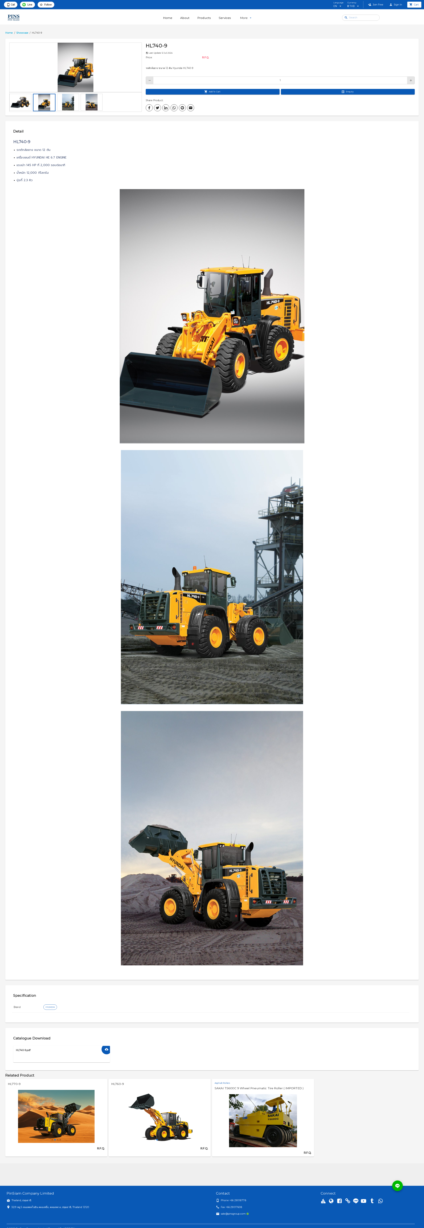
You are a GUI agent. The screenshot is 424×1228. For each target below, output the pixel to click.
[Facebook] (339, 1201)
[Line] (355, 1200)
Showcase (22, 32)
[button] (75, 67)
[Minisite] (348, 1201)
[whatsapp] (174, 107)
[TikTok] (372, 1201)
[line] (182, 107)
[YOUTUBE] (363, 1201)
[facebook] (149, 107)
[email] (190, 107)
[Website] (331, 1201)
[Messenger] (380, 1201)
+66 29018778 (237, 1200)
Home (9, 32)
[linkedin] (165, 107)
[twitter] (157, 107)
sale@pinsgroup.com (233, 1213)
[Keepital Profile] (323, 1200)
